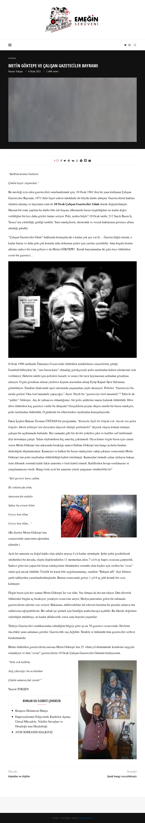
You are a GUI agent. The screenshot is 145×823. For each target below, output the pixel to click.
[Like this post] (57, 160)
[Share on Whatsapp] (77, 160)
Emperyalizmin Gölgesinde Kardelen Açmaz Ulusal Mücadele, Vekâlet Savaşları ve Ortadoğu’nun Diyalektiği (43, 721)
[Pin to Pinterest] (69, 160)
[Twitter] (125, 45)
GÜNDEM (12, 58)
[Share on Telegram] (81, 160)
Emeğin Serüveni (86, 817)
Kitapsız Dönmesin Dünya (31, 711)
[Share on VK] (73, 160)
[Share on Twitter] (65, 160)
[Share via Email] (89, 160)
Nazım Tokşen (15, 71)
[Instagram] (129, 45)
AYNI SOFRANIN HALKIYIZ (34, 732)
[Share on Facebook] (61, 160)
